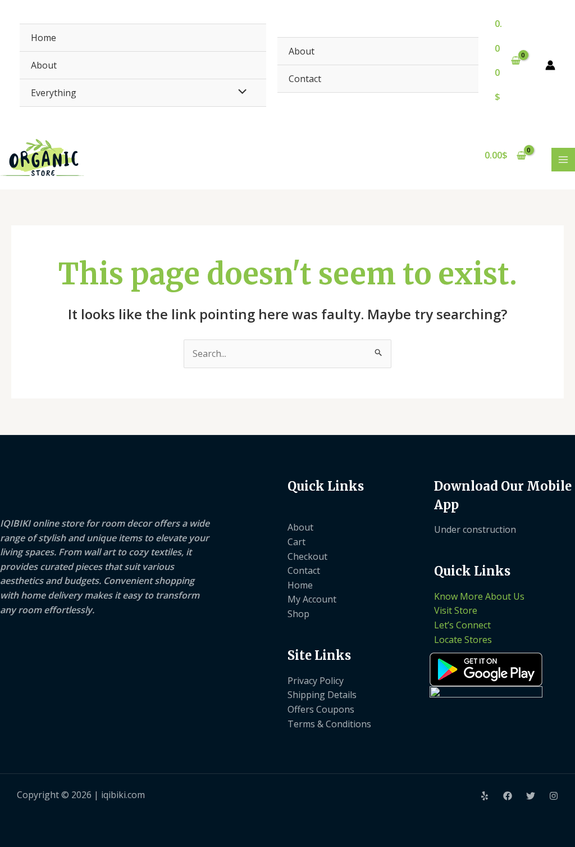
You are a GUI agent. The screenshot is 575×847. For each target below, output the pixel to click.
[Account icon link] (550, 65)
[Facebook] (507, 795)
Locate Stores (463, 639)
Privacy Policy (316, 680)
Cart (296, 542)
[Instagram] (553, 795)
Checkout (307, 556)
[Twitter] (530, 795)
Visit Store (455, 610)
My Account (312, 599)
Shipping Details (322, 695)
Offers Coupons (321, 709)
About (44, 65)
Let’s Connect (462, 625)
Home (43, 37)
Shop (298, 614)
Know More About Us (479, 596)
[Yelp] (484, 795)
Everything (53, 93)
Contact (305, 79)
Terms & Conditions (329, 724)
